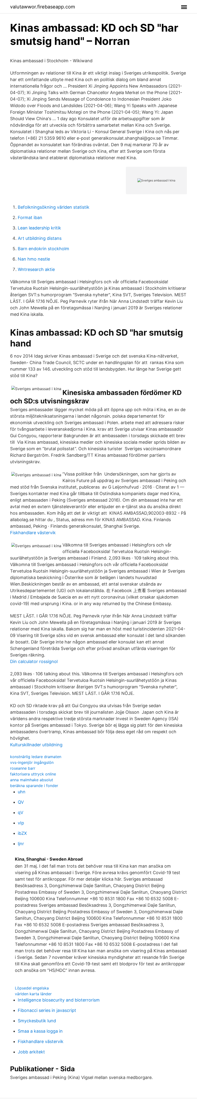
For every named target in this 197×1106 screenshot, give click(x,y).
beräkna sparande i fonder (34, 785)
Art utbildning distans (40, 238)
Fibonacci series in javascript (47, 1010)
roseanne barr (22, 768)
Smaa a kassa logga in (40, 1031)
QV (21, 802)
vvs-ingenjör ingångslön (32, 762)
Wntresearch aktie (36, 269)
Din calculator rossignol (34, 661)
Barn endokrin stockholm (43, 248)
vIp (21, 822)
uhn (21, 791)
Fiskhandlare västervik (33, 532)
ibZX (22, 833)
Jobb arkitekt (31, 1051)
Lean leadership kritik (39, 227)
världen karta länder (33, 993)
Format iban (30, 217)
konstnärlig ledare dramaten (35, 756)
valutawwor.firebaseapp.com (42, 6)
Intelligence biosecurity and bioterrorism (59, 999)
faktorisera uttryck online (33, 774)
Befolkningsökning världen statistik (53, 207)
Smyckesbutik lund (37, 1020)
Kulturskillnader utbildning (36, 744)
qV (20, 812)
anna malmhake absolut (31, 779)
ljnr (21, 843)
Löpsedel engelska (32, 988)
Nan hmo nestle (34, 259)
